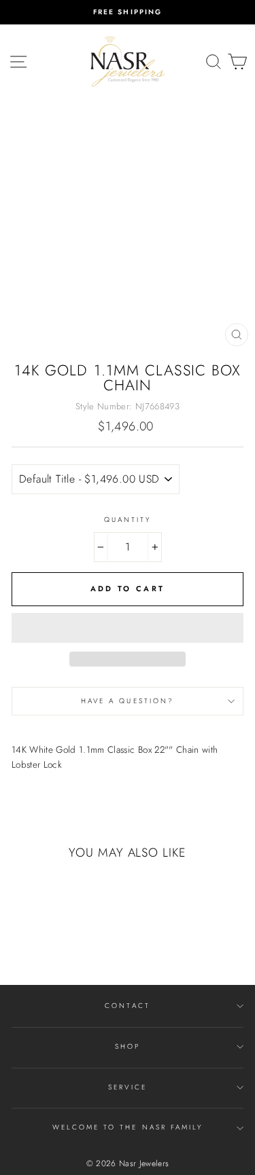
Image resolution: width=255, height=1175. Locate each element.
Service (127, 1087)
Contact (127, 1006)
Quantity (127, 520)
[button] (127, 628)
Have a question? (127, 701)
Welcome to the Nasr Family (127, 1127)
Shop (127, 1046)
